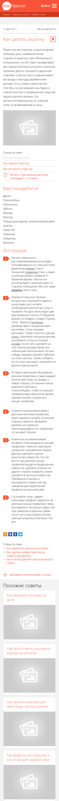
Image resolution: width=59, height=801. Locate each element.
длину (15, 336)
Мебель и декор (39, 14)
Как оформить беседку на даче (26, 597)
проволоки (31, 272)
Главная (6, 14)
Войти (45, 6)
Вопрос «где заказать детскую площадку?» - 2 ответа (29, 176)
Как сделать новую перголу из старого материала (25, 554)
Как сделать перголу (16, 163)
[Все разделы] (54, 6)
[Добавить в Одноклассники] (5, 534)
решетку (16, 290)
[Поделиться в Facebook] (15, 534)
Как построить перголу (17, 169)
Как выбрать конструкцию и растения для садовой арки (28, 757)
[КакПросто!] (13, 6)
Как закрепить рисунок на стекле (27, 548)
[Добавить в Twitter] (20, 534)
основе (15, 344)
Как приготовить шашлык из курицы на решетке (29, 650)
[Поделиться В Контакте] (10, 534)
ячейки (30, 268)
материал (37, 322)
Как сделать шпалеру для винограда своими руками (27, 704)
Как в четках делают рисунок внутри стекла (29, 561)
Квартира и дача (21, 14)
